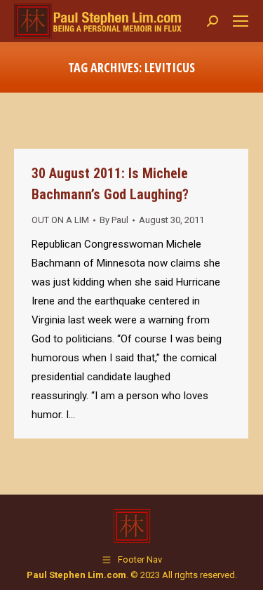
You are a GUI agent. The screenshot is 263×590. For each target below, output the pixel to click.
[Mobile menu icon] (240, 21)
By (114, 220)
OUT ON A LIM (60, 220)
